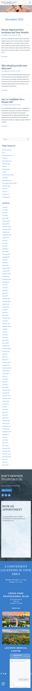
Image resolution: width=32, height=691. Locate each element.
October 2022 (5, 304)
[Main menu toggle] (30, 2)
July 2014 (4, 406)
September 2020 (6, 326)
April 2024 (5, 262)
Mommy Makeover (7, 180)
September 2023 (6, 279)
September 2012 (6, 456)
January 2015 (5, 393)
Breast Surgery (6, 163)
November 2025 (6, 229)
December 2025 (6, 226)
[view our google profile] (9, 495)
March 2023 (5, 296)
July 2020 (4, 329)
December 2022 (6, 301)
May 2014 (4, 412)
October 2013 (5, 429)
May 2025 (4, 246)
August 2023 (5, 282)
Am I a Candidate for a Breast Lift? (12, 100)
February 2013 (6, 448)
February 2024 (6, 268)
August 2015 (5, 373)
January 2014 (5, 423)
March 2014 (5, 418)
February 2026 (6, 221)
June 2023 (5, 287)
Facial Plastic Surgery (8, 175)
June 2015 (5, 379)
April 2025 (5, 248)
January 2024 (5, 271)
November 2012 (6, 454)
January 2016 (5, 365)
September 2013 (6, 431)
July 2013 (4, 437)
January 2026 (5, 224)
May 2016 (4, 354)
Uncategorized (5, 35)
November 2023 (6, 273)
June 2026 (5, 210)
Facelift (4, 172)
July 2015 (4, 376)
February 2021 (6, 323)
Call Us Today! (7, 490)
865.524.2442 (16, 608)
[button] (6, 490)
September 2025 (6, 235)
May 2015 (4, 382)
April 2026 (5, 215)
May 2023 (4, 290)
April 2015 (5, 384)
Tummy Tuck (5, 194)
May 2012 (4, 459)
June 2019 (5, 334)
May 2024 (4, 260)
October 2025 (5, 232)
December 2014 (6, 395)
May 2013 (4, 442)
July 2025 (4, 240)
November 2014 (6, 398)
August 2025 (5, 237)
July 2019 (4, 332)
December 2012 (6, 451)
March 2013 (5, 445)
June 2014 (5, 409)
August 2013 (5, 434)
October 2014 (5, 401)
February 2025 (6, 254)
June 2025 (5, 243)
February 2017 (6, 345)
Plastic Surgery (6, 186)
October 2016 (5, 351)
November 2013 (6, 426)
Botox (3, 152)
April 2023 (5, 293)
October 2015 (5, 370)
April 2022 (5, 312)
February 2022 (6, 318)
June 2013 (5, 440)
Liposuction (5, 177)
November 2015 (6, 368)
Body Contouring (6, 150)
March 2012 (5, 465)
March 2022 (5, 315)
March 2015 (5, 387)
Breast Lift (5, 158)
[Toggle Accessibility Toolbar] (3, 684)
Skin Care (5, 188)
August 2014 (5, 404)
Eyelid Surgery (6, 169)
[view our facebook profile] (2, 495)
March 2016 (5, 359)
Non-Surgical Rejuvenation (9, 183)
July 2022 (4, 309)
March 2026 (5, 218)
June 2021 (5, 321)
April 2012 (5, 462)
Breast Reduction (6, 161)
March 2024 (5, 265)
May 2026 (4, 212)
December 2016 (6, 348)
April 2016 (5, 357)
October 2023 (5, 276)
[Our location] (31, 674)
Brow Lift (4, 166)
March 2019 (5, 340)
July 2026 (4, 207)
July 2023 (4, 285)
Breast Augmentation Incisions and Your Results (15, 31)
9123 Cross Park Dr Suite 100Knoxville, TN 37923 (16, 601)
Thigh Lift (4, 191)
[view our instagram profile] (5, 495)
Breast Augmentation (7, 155)
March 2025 (5, 251)
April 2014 (5, 415)
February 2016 (6, 362)
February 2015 (6, 390)
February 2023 (6, 298)
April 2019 (5, 337)
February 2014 (6, 420)
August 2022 (5, 307)
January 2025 (5, 257)
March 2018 (5, 343)
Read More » (4, 57)
